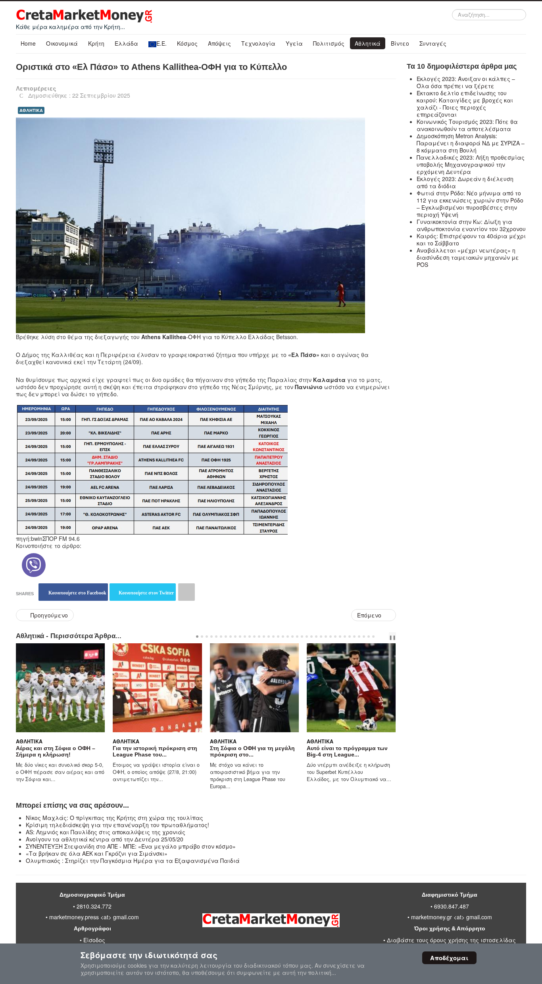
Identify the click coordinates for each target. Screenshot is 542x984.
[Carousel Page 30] (335, 636)
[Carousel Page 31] (340, 636)
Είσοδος (94, 940)
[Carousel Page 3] (207, 636)
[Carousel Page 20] (287, 636)
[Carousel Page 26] (316, 636)
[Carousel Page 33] (349, 636)
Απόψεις (219, 43)
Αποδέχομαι (449, 957)
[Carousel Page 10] (240, 636)
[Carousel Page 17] (273, 636)
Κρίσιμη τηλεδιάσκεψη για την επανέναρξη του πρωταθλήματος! (117, 825)
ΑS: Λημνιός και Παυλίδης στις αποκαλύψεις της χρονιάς (105, 832)
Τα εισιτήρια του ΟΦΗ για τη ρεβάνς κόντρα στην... (344, 751)
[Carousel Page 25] (311, 636)
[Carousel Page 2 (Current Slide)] (202, 636)
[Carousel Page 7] (226, 636)
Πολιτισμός (328, 43)
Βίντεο (400, 43)
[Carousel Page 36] (364, 636)
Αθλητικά (368, 43)
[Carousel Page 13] (254, 636)
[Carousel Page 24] (307, 636)
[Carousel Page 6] (221, 636)
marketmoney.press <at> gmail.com (94, 917)
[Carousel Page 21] (292, 636)
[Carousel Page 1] (197, 636)
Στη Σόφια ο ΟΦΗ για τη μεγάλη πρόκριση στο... (155, 751)
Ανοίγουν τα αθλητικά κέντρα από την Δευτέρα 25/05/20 (104, 839)
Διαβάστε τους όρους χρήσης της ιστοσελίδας (451, 940)
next (387, 636)
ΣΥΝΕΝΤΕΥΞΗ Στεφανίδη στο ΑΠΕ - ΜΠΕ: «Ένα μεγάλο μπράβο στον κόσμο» (131, 846)
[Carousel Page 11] (245, 636)
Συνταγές (432, 43)
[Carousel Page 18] (278, 636)
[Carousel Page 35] (359, 636)
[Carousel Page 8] (230, 636)
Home (28, 43)
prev (381, 636)
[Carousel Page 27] (321, 636)
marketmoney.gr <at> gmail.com (450, 917)
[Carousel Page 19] (283, 636)
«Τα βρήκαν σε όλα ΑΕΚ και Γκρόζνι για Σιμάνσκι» (96, 853)
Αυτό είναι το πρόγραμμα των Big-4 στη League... (250, 751)
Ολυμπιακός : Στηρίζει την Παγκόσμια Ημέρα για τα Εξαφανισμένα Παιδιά (133, 860)
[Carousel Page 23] (302, 636)
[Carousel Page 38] (373, 636)
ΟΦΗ (195, 337)
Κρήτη (96, 43)
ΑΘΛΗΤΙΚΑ (31, 110)
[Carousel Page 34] (354, 636)
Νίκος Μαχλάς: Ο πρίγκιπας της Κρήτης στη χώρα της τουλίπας (114, 818)
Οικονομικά (62, 43)
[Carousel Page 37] (368, 636)
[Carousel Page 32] (345, 636)
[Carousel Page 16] (268, 636)
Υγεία (294, 43)
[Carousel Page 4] (211, 636)
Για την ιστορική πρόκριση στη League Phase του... (58, 751)
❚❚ (392, 637)
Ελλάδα (126, 43)
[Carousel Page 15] (264, 636)
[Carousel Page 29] (330, 636)
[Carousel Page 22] (297, 636)
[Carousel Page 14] (259, 636)
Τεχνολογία (258, 43)
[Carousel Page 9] (235, 636)
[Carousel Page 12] (249, 636)
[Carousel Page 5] (216, 636)
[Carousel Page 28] (326, 636)
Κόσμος (187, 43)
